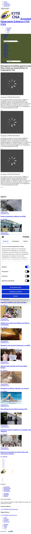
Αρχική (5, 43)
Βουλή (5, 48)
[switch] (27, 271)
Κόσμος (6, 53)
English (8, 29)
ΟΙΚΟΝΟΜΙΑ (7, 488)
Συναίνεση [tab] (5, 241)
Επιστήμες (6, 57)
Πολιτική (6, 45)
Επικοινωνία (7, 5)
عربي (8, 32)
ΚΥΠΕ (5, 1)
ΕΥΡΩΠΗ (6, 493)
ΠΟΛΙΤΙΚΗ (7, 487)
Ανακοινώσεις (7, 4)
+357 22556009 (4, 509)
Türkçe (8, 30)
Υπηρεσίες (6, 3)
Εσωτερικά (6, 50)
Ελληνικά (9, 27)
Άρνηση (15, 296)
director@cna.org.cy (13, 509)
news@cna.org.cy (13, 515)
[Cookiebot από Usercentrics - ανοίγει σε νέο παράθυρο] (22, 237)
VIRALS (6, 496)
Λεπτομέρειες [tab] (15, 241)
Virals (5, 56)
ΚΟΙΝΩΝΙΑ (7, 489)
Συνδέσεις (6, 520)
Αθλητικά (6, 54)
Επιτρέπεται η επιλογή (16, 291)
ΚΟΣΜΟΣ (6, 495)
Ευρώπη (6, 52)
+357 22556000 (4, 515)
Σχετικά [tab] (25, 241)
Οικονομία (6, 46)
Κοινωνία (6, 49)
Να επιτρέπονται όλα (15, 287)
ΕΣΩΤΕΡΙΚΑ (7, 491)
